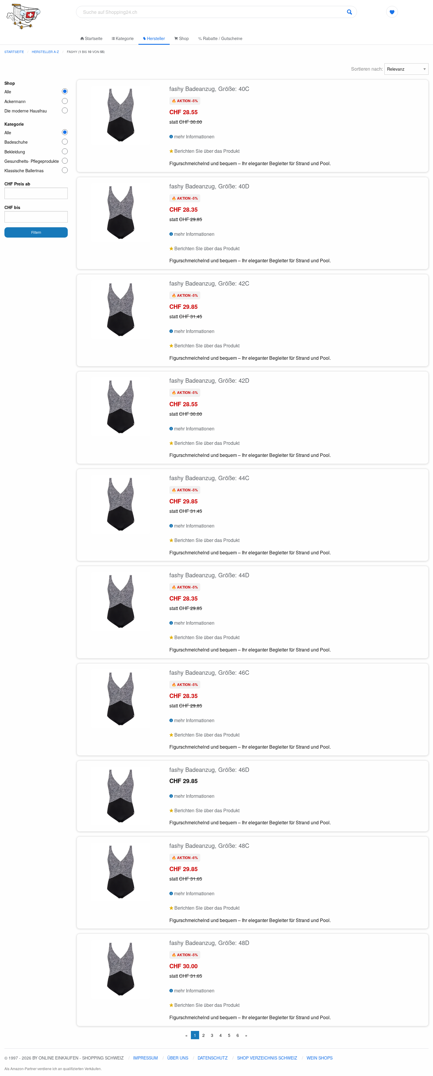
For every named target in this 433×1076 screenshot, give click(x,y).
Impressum (145, 1058)
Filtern (36, 232)
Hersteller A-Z (45, 51)
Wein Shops (320, 1058)
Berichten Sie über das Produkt (206, 150)
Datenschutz (213, 1058)
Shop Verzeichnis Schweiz (267, 1058)
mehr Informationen (193, 136)
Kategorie (124, 38)
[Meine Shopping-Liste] (392, 12)
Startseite (93, 38)
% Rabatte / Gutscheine (220, 38)
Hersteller (155, 38)
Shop (183, 38)
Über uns (177, 1058)
